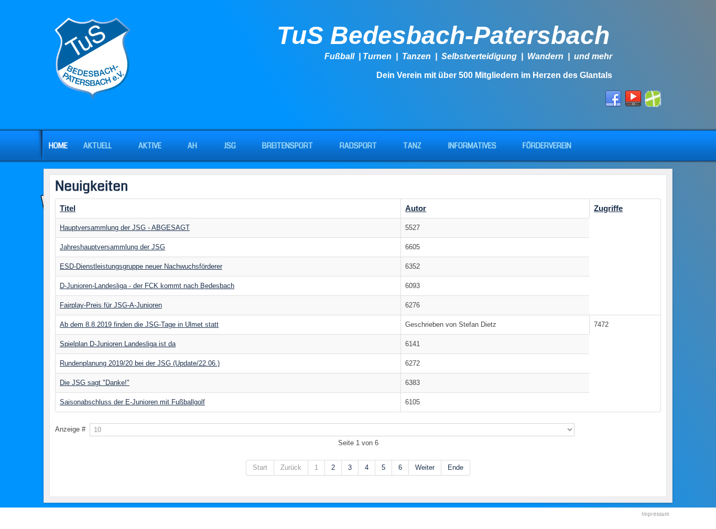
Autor (415, 208)
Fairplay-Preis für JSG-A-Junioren (111, 305)
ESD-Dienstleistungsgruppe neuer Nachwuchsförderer (141, 266)
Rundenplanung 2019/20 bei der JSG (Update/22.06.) (140, 363)
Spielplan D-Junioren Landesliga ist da (118, 344)
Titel (67, 208)
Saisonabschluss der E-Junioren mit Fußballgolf (132, 402)
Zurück (290, 467)
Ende (455, 467)
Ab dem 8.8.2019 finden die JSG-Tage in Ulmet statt (139, 324)
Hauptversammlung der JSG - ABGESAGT (125, 228)
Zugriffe (608, 208)
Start (260, 467)
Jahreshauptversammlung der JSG (112, 247)
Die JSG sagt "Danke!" (94, 383)
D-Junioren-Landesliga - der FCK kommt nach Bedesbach (147, 286)
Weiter (425, 467)
